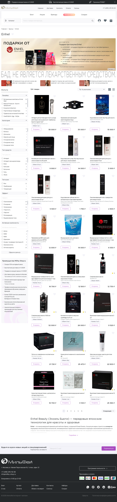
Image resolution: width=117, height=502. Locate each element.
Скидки (64, 489)
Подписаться (108, 448)
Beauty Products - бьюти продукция (11, 104)
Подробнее (72, 435)
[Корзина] (111, 20)
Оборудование (8, 129)
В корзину (36, 129)
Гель (5, 172)
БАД (5, 164)
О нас (3, 489)
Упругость (7, 210)
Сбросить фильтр (14, 252)
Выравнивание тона (10, 218)
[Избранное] (105, 20)
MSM (5, 234)
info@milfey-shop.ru (8, 474)
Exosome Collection (10, 108)
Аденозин (7, 239)
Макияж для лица (9, 137)
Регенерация (8, 215)
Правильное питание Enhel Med (14, 113)
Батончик (7, 169)
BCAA (5, 231)
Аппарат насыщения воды (12, 161)
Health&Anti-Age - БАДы (11, 116)
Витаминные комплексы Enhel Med (13, 100)
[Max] (93, 487)
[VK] (103, 487)
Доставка (50, 8)
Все (5, 183)
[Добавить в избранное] (12, 34)
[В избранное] (54, 96)
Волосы (6, 131)
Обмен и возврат (37, 489)
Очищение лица (9, 142)
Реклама (111, 69)
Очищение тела (9, 145)
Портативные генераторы (12, 111)
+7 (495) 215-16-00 (109, 8)
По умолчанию (86, 89)
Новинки (40, 8)
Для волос (7, 134)
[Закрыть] (115, 2)
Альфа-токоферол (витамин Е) (13, 242)
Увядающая (7, 189)
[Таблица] (109, 89)
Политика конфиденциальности (104, 496)
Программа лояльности (96, 468)
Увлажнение (8, 207)
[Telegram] (98, 487)
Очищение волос (9, 140)
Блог (3, 485)
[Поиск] (93, 20)
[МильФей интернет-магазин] (9, 7)
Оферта (85, 496)
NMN (5, 237)
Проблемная (8, 186)
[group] (19, 83)
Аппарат (6, 158)
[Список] (114, 89)
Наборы (64, 485)
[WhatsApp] (87, 487)
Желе (5, 175)
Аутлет (18, 485)
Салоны (76, 8)
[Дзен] (111, 487)
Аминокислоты (8, 245)
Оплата (68, 8)
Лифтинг (6, 212)
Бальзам (6, 167)
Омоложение (8, 202)
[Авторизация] (99, 20)
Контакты (59, 8)
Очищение (7, 204)
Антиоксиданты (9, 247)
